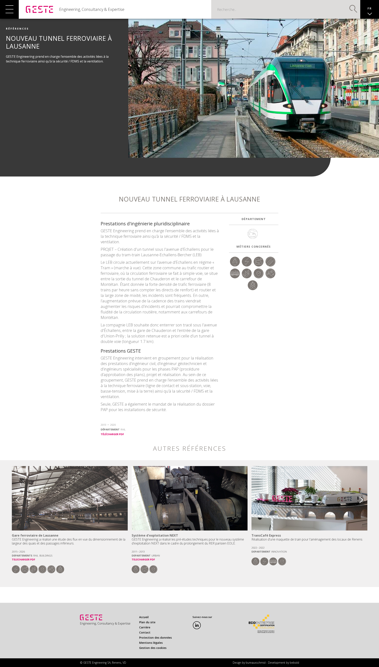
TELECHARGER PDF (23, 559)
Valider (353, 9)
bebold (294, 662)
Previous (15, 498)
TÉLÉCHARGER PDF (112, 434)
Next (364, 498)
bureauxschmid (255, 662)
